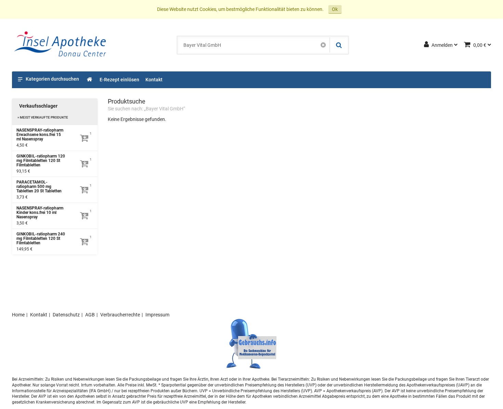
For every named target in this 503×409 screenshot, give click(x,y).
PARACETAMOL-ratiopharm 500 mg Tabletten (39, 186)
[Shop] (90, 79)
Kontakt (38, 314)
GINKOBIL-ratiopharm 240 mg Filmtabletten (40, 238)
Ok (335, 9)
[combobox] (254, 45)
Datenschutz (66, 314)
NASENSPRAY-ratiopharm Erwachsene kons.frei (39, 134)
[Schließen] (323, 45)
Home (18, 314)
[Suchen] (338, 45)
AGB (90, 314)
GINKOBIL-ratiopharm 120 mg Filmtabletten (40, 160)
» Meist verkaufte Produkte (42, 117)
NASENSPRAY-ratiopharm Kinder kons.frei (39, 212)
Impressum (157, 314)
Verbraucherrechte (120, 314)
